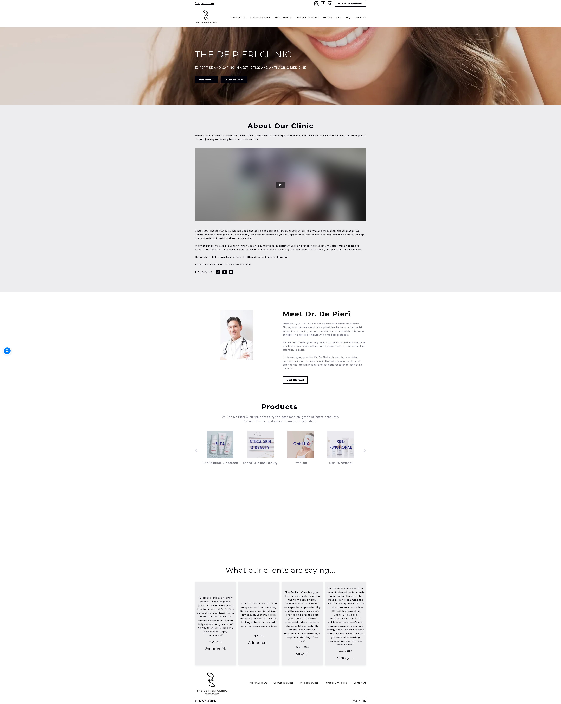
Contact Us (360, 17)
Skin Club (327, 17)
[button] (316, 3)
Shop (338, 17)
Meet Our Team (238, 17)
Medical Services (283, 17)
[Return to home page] (206, 17)
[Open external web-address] (220, 444)
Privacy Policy (359, 701)
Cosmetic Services (259, 17)
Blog (348, 17)
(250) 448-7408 (204, 3)
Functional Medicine (307, 17)
